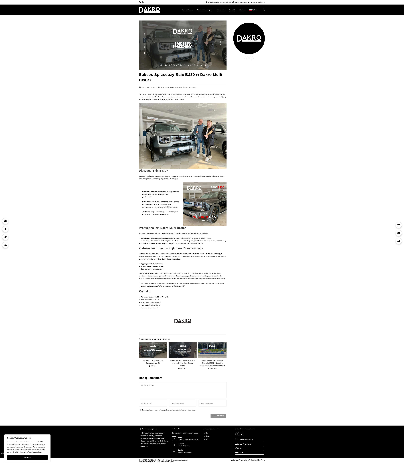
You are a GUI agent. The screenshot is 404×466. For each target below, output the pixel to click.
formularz (155, 308)
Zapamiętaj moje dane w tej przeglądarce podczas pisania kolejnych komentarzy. (169, 410)
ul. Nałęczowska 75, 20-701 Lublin (219, 2)
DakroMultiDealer (155, 305)
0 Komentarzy (191, 87)
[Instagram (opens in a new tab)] (142, 2)
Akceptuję (27, 457)
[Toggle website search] (264, 10)
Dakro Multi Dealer (148, 87)
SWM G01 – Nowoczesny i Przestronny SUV (153, 362)
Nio (207, 433)
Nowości (178, 87)
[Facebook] (247, 58)
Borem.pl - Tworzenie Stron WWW (161, 461)
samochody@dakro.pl (257, 2)
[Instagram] (251, 58)
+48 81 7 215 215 (241, 2)
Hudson (208, 436)
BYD (207, 439)
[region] (27, 448)
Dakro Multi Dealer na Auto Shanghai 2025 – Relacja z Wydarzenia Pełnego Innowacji (212, 363)
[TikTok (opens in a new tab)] (145, 2)
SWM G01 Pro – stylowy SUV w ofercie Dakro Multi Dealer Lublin (182, 363)
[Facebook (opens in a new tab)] (140, 2)
